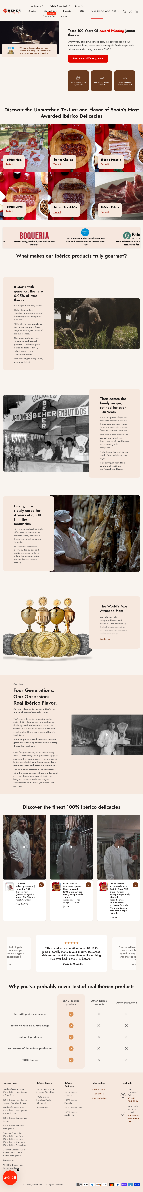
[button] (10, 1177)
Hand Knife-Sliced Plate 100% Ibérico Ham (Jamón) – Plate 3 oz (15, 1092)
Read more (105, 639)
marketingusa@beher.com (133, 1118)
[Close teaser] (18, 1169)
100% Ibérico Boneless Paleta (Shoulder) (43, 1099)
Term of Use (98, 1093)
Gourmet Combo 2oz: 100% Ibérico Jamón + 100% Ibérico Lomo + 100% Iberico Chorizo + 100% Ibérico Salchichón (14, 1139)
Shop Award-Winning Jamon (88, 58)
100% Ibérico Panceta (71, 1102)
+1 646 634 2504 (133, 1100)
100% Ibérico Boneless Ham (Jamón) (13, 1127)
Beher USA (37, 1184)
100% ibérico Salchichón (71, 1114)
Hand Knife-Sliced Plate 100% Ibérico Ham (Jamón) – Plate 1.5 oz (15, 1110)
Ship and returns (100, 1098)
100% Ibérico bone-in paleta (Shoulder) (45, 1091)
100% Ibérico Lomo (74, 1107)
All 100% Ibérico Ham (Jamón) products (13, 1166)
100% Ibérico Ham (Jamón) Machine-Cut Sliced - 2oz (15, 1101)
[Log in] (130, 11)
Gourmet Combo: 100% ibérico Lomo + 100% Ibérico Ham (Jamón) (14, 1152)
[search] (124, 11)
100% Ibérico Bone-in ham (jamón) (15, 1119)
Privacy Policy (98, 1089)
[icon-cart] (137, 11)
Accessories (8, 1160)
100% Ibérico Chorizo (71, 1094)
